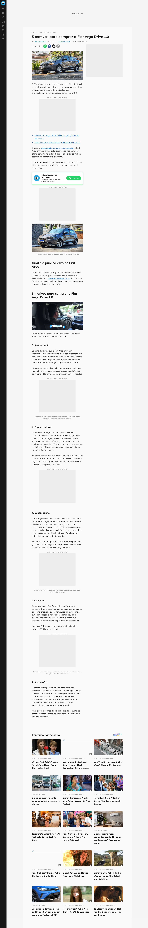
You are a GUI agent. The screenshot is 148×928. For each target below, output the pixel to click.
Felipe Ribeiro (40, 41)
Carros (54, 32)
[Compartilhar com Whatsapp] (45, 46)
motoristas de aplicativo (59, 278)
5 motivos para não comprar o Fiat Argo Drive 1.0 (57, 142)
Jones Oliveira (64, 41)
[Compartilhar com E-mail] (53, 46)
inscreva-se (74, 81)
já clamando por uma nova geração (57, 148)
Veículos (46, 32)
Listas (40, 32)
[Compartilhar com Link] (58, 46)
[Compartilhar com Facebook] (49, 46)
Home (34, 32)
